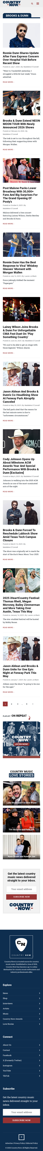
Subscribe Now (21, 897)
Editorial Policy (32, 1143)
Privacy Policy (19, 1143)
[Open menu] (37, 4)
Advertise (9, 1143)
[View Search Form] (32, 3)
